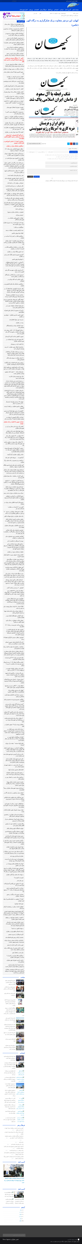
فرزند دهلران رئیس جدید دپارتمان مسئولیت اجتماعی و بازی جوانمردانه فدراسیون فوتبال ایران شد (15, 924)
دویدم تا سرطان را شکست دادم (15, 541)
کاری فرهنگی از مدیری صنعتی (15, 934)
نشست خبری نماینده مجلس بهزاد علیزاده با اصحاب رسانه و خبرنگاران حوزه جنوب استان (15, 783)
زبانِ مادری (21, 1142)
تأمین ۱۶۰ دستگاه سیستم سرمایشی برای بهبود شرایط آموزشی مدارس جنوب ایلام (14, 59)
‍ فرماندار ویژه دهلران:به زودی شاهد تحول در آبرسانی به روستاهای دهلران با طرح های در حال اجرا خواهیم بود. (14, 488)
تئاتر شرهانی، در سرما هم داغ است (14, 186)
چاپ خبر (35, 13)
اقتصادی (36, 9)
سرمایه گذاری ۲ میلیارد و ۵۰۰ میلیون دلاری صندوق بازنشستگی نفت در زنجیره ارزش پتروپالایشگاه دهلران (14, 482)
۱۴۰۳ (22, 1212)
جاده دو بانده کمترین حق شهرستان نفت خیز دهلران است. (10, 1020)
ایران (68, 15)
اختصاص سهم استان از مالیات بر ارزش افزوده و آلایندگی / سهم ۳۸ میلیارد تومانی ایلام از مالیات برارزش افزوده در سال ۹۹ (13, 870)
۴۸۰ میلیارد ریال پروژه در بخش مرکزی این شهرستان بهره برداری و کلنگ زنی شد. (14, 443)
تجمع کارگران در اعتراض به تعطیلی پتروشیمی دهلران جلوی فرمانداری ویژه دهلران (14, 497)
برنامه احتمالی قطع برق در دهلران (14, 931)
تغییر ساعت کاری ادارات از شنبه (15, 945)
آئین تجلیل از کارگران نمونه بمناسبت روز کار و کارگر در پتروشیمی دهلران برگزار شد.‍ (14, 569)
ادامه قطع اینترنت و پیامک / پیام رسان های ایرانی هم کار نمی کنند (9, 1072)
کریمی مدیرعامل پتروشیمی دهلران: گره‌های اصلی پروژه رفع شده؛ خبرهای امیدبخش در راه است (14, 971)
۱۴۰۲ (22, 1214)
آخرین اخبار (68, 9)
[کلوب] (3, 1230)
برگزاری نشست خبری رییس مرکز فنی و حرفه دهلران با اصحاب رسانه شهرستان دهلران (13, 842)
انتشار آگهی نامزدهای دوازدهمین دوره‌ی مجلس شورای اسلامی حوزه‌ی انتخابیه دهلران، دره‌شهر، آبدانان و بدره (14, 301)
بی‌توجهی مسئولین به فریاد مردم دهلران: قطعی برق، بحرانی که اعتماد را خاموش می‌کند (14, 49)
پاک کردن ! (30, 176)
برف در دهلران (19, 322)
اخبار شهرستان (24, 9)
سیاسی (62, 9)
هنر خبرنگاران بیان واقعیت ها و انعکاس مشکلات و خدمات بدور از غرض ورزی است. (14, 799)
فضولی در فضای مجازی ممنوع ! (15, 212)
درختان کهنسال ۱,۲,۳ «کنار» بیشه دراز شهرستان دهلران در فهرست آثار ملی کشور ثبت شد (14, 332)
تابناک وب (69, 1239)
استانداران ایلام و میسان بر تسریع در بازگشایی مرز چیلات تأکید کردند (9, 1079)
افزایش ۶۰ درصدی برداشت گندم (15, 587)
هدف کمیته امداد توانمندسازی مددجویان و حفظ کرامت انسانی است (9, 1058)
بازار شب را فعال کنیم (17, 952)
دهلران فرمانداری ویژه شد (16, 856)
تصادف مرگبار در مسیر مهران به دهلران (13, 69)
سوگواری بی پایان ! (18, 227)
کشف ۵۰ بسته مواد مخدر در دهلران (14, 89)
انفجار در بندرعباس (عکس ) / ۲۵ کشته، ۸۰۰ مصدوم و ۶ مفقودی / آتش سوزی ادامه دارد (14, 102)
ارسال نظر (36, 176)
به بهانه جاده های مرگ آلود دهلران (14, 874)
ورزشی (31, 9)
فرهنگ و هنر (43, 9)
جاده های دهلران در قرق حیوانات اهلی (13, 516)
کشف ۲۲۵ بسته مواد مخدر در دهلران (14, 132)
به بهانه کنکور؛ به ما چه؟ (17, 928)
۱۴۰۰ (22, 1218)
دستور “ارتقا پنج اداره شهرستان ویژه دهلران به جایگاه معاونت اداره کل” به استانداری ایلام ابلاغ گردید (14, 450)
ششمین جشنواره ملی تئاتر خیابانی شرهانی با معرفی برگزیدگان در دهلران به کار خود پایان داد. (14, 531)
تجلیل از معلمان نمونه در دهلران (15, 552)
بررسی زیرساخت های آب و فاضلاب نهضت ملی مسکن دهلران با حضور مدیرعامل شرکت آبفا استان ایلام (15, 353)
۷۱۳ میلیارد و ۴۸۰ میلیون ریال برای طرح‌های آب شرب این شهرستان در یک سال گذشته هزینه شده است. (14, 437)
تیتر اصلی (76, 15)
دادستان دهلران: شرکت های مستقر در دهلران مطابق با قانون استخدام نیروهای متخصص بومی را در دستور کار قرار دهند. (14, 653)
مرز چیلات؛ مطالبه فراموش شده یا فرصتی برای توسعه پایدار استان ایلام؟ (9, 1106)
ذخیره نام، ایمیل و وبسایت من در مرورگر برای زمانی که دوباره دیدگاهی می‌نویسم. (61, 180)
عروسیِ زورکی (19, 215)
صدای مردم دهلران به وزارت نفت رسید (13, 493)
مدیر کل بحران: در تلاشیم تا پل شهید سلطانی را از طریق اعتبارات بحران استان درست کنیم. (14, 675)
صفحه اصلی (75, 9)
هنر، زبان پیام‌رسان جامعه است (15, 175)
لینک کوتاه (44, 143)
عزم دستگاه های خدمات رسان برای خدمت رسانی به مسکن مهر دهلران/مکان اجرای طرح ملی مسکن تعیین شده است (14, 575)
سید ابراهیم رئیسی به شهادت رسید (14, 230)
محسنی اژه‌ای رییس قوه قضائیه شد (14, 937)
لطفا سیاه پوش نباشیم (17, 233)
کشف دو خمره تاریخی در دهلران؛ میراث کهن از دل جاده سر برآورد (9, 1119)
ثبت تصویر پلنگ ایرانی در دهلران (15, 251)
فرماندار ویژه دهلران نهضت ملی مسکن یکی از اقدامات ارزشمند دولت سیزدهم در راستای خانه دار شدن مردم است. (14, 471)
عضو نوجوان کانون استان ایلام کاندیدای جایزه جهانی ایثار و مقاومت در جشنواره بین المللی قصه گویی (14, 204)
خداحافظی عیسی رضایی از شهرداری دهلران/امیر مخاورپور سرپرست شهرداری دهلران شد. (13, 805)
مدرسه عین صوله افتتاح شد (16, 319)
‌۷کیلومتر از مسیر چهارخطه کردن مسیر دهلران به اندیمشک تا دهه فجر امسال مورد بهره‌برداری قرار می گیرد (14, 412)
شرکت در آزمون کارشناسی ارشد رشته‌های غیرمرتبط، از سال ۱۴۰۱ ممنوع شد (14, 890)
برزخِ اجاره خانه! (19, 209)
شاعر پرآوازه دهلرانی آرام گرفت (15, 454)
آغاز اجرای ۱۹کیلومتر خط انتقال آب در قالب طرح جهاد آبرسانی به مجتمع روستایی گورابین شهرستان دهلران (14, 290)
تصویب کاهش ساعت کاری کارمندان (14, 336)
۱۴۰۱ (22, 1216)
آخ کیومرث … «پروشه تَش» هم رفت (14, 457)
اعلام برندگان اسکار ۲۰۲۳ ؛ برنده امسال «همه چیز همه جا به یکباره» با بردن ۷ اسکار (14, 664)
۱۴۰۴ (22, 1210)
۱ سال (13, 1129)
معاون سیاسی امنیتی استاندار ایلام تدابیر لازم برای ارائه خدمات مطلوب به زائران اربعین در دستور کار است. (14, 521)
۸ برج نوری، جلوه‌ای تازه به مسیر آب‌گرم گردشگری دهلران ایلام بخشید (10, 1085)
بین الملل (50, 9)
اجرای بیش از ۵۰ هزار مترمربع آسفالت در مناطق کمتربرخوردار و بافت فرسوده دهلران (14, 681)
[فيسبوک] (74, 144)
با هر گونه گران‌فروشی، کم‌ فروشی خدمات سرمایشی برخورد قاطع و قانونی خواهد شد (14, 136)
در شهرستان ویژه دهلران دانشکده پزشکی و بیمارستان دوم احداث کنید (9, 1047)
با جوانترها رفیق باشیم (17, 259)
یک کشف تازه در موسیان (17, 344)
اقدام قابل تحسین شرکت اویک (15, 769)
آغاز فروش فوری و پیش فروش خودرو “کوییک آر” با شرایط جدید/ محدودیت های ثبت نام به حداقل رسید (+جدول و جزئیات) (13, 913)
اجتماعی (56, 9)
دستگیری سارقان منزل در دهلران (14, 146)
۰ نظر (40, 13)
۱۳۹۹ (22, 1220)
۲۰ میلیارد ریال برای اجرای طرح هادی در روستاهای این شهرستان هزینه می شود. (14, 720)
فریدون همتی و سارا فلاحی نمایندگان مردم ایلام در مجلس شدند (9, 988)
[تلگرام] (77, 144)
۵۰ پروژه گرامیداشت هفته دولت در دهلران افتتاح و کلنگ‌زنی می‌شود (10, 982)
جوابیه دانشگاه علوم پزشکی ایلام (15, 828)
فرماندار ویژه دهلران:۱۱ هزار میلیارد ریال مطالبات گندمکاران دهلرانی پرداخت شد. (14, 242)
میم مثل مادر (20, 880)
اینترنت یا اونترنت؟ (18, 877)
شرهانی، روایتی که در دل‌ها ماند (15, 183)
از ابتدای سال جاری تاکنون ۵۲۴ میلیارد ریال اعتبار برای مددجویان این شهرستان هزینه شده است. (14, 713)
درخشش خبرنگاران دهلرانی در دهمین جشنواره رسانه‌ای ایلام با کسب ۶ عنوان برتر (14, 118)
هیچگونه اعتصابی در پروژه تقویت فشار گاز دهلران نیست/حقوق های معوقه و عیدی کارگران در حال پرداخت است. (14, 749)
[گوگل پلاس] (71, 144)
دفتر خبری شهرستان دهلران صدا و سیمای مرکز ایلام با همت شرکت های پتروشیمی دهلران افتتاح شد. (15, 760)
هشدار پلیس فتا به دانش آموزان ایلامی (13, 86)
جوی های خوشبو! (19, 903)
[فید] (78, 1)
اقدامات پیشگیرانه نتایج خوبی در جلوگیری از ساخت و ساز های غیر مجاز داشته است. (14, 738)
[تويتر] (68, 144)
